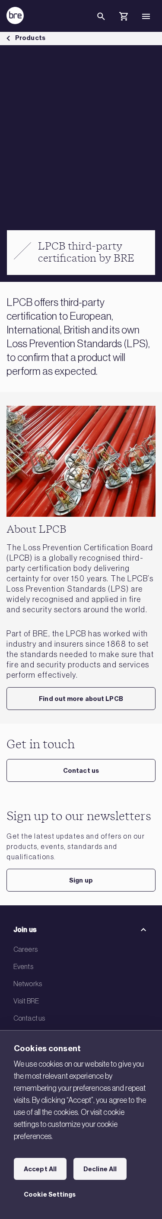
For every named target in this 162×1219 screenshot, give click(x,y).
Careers (25, 949)
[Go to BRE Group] (15, 15)
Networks (27, 984)
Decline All (100, 1169)
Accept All (40, 1169)
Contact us (81, 771)
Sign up (81, 880)
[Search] (101, 23)
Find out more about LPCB (81, 699)
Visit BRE (26, 1001)
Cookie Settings (50, 1194)
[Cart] (123, 17)
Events (23, 966)
